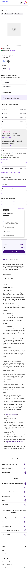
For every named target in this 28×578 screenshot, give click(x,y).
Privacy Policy (12, 561)
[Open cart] (18, 2)
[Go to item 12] (19, 45)
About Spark (4, 561)
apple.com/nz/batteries (11, 414)
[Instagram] (2, 558)
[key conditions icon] (15, 235)
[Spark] (5, 2)
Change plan (21, 208)
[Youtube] (7, 558)
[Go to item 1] (7, 45)
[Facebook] (4, 558)
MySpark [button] (4, 554)
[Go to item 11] (18, 45)
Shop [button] (3, 542)
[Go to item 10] (17, 45)
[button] (22, 3)
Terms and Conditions (7, 564)
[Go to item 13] (20, 45)
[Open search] (15, 2)
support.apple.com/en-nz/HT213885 (14, 441)
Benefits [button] (3, 546)
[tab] (5, 260)
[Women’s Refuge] (25, 568)
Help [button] (3, 550)
